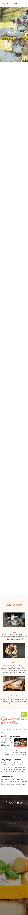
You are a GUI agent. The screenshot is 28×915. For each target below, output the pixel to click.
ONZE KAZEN (14, 695)
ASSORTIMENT (14, 663)
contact (6, 783)
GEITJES (14, 632)
